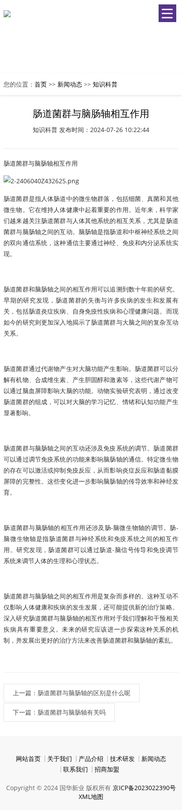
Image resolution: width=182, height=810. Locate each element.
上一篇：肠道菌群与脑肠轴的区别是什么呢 (71, 693)
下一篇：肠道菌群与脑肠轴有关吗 (59, 712)
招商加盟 (107, 769)
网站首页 (28, 758)
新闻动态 (69, 84)
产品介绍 (91, 758)
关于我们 (59, 758)
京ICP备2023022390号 (144, 788)
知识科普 (105, 84)
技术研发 (122, 758)
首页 (40, 84)
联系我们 (75, 769)
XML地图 (91, 796)
